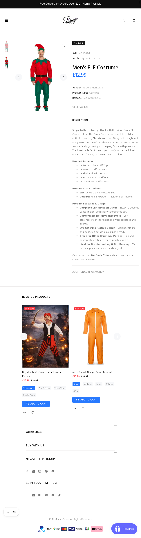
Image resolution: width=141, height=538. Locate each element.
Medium (88, 384)
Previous (18, 77)
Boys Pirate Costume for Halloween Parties (42, 374)
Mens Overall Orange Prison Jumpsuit (92, 372)
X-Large (109, 384)
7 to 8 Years (60, 388)
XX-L (75, 391)
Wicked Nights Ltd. (93, 88)
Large (99, 384)
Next (63, 77)
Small (76, 384)
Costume (94, 93)
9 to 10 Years (29, 395)
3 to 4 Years (28, 388)
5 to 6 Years (44, 388)
